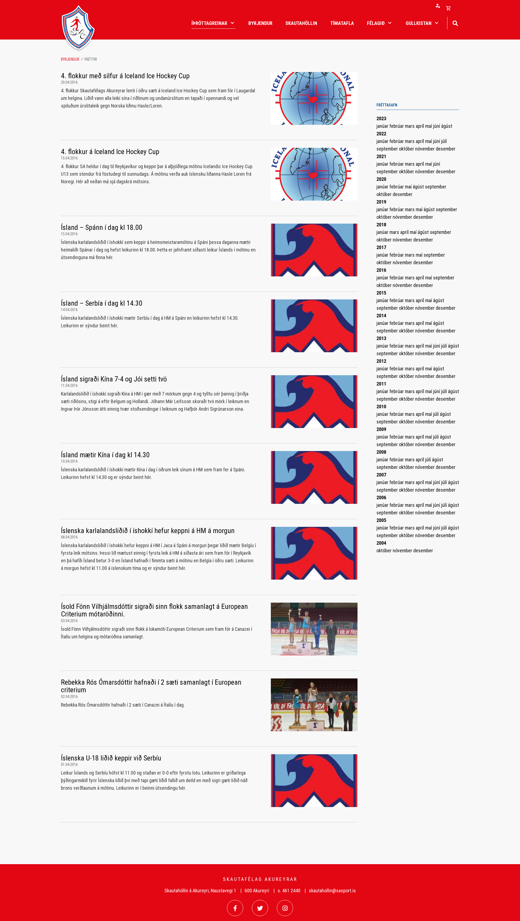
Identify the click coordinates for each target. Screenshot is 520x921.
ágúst (446, 126)
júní (437, 126)
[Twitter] (260, 908)
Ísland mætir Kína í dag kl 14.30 (105, 455)
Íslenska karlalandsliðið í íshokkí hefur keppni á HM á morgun (148, 531)
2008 (381, 452)
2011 (381, 384)
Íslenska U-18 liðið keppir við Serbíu (111, 758)
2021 (381, 156)
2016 (381, 270)
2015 (381, 293)
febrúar (397, 126)
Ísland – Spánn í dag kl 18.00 (101, 227)
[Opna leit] (455, 23)
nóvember (425, 149)
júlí (444, 141)
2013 (381, 338)
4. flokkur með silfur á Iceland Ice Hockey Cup (125, 76)
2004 (381, 543)
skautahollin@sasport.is (332, 890)
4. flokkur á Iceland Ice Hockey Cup (110, 152)
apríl (420, 126)
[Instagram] (285, 908)
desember (446, 149)
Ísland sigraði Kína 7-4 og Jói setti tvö (114, 379)
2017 (381, 247)
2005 (381, 520)
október (407, 149)
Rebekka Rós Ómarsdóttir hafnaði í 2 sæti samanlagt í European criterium (151, 686)
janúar (382, 126)
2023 (381, 118)
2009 (381, 429)
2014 (381, 315)
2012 (381, 361)
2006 (381, 497)
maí (429, 126)
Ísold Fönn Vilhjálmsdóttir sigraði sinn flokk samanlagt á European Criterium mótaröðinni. (154, 610)
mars (410, 126)
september (387, 149)
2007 (381, 475)
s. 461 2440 (289, 890)
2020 (381, 179)
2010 (381, 406)
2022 (381, 133)
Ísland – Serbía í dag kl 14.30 (101, 303)
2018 (381, 224)
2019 (381, 202)
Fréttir (90, 59)
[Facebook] (235, 908)
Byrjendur (70, 59)
